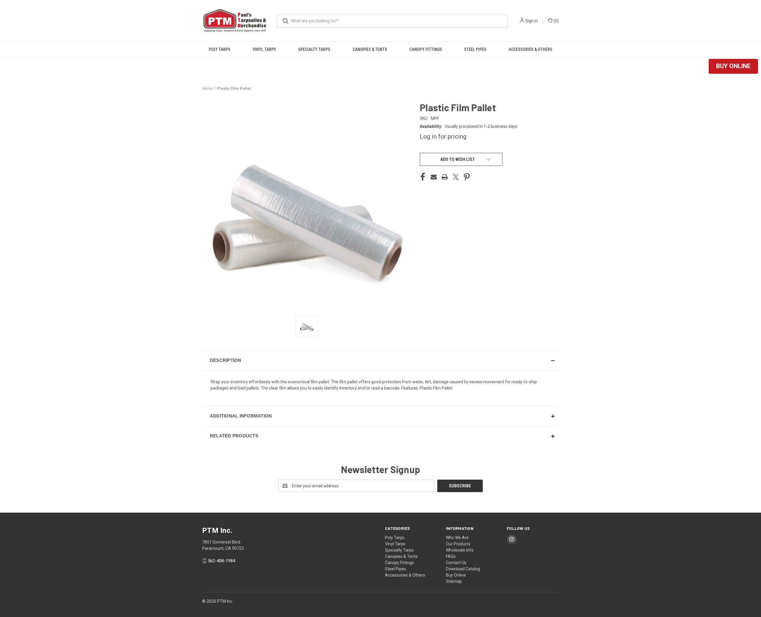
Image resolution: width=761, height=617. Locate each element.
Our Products (458, 543)
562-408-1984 (221, 560)
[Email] (434, 177)
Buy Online (456, 575)
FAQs (451, 556)
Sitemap (454, 581)
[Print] (445, 177)
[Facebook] (423, 177)
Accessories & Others (530, 49)
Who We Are (457, 537)
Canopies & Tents (370, 49)
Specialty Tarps (314, 49)
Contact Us (456, 562)
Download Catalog (463, 568)
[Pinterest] (467, 177)
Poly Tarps (219, 49)
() (556, 20)
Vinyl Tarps (264, 49)
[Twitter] (456, 177)
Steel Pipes (475, 49)
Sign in (531, 20)
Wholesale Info (460, 550)
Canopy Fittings (425, 49)
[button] (733, 66)
